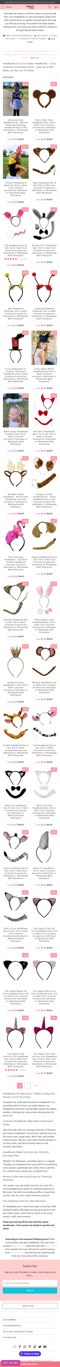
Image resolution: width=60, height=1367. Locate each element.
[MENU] (1, 7)
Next (36, 1085)
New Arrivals (18, 1245)
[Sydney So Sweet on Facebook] (20, 1347)
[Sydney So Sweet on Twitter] (40, 1347)
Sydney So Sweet (24, 1360)
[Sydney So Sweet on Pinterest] (30, 1347)
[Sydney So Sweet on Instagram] (25, 1347)
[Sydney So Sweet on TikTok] (35, 1347)
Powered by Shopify (42, 1360)
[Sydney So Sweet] (30, 7)
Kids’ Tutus (50, 1245)
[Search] (49, 7)
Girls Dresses (17, 1252)
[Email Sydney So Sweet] (15, 1347)
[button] (30, 1364)
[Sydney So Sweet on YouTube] (45, 1347)
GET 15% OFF (10, 1363)
